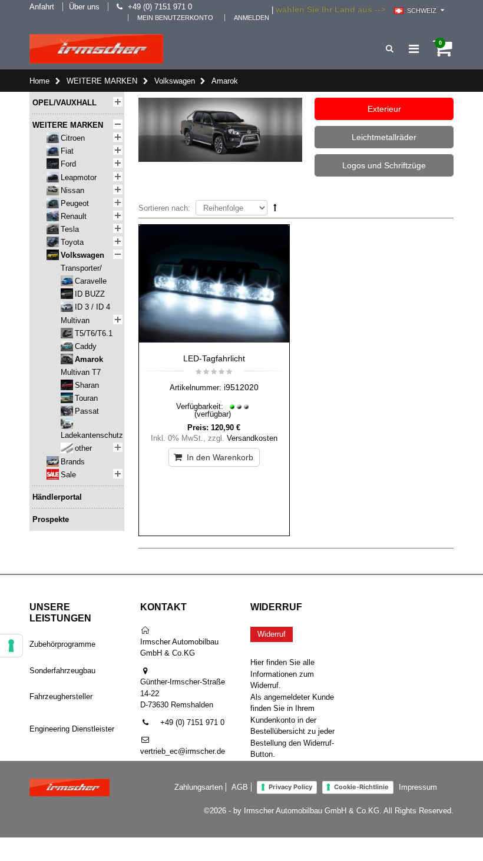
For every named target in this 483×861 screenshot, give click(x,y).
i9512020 (241, 387)
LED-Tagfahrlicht (214, 358)
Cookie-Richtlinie (361, 787)
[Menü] (414, 48)
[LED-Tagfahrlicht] (214, 286)
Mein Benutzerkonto (175, 17)
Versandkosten (252, 438)
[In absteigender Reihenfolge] (275, 207)
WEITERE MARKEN (102, 81)
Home (39, 81)
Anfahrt (41, 6)
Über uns (84, 6)
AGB (239, 787)
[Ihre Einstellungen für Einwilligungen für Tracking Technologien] (11, 645)
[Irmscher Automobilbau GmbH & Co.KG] (96, 49)
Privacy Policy (290, 787)
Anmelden (251, 17)
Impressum (418, 787)
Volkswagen (174, 81)
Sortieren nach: (164, 208)
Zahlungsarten (198, 787)
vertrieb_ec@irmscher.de (182, 751)
